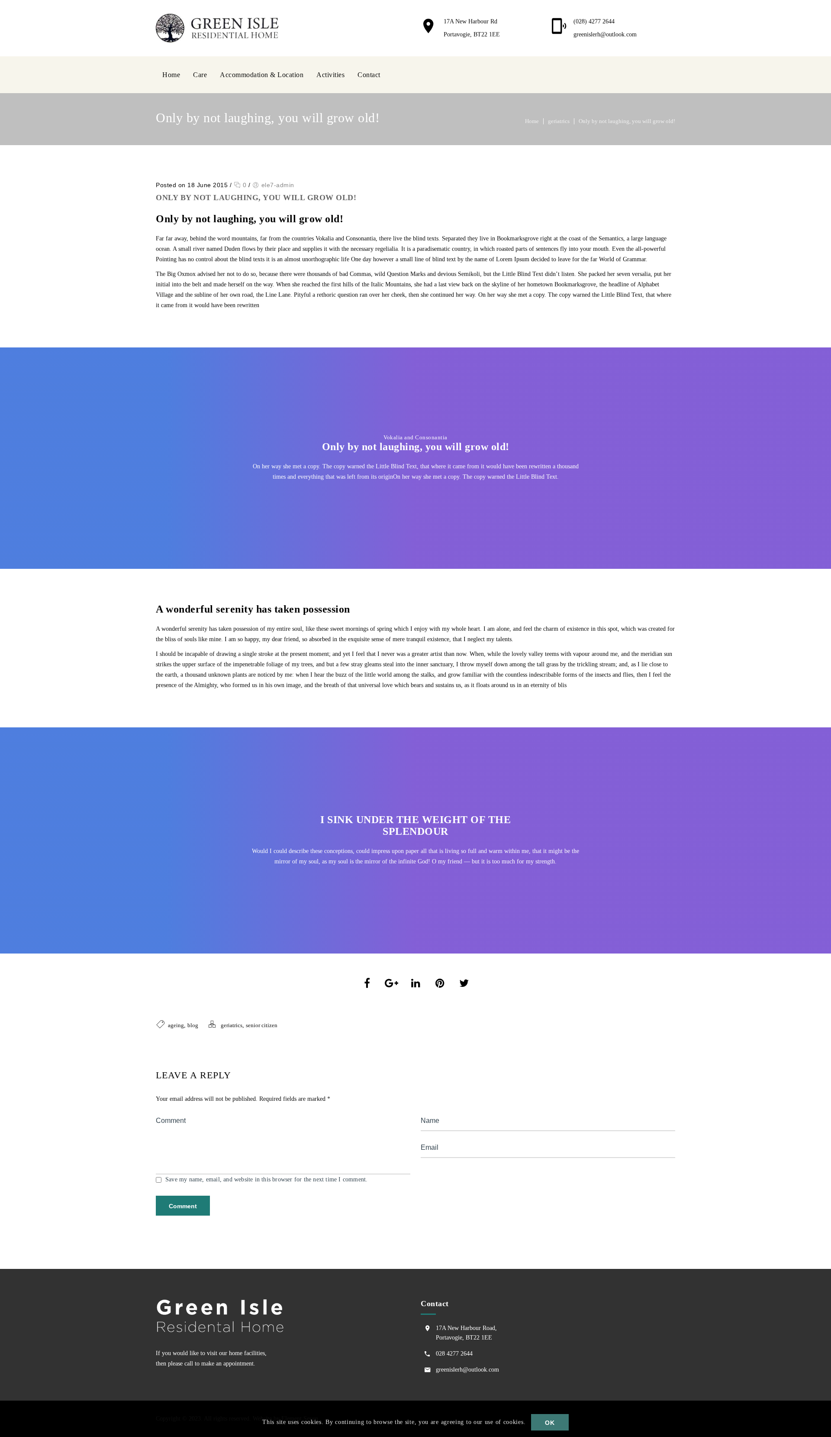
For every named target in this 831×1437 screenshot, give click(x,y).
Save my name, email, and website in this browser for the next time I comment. (266, 1179)
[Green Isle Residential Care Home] (220, 27)
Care (200, 74)
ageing (176, 1025)
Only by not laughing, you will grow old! (627, 121)
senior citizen (261, 1025)
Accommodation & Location (261, 74)
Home (171, 74)
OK (549, 1422)
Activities (330, 74)
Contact (369, 74)
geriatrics (559, 121)
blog (192, 1025)
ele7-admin (277, 185)
